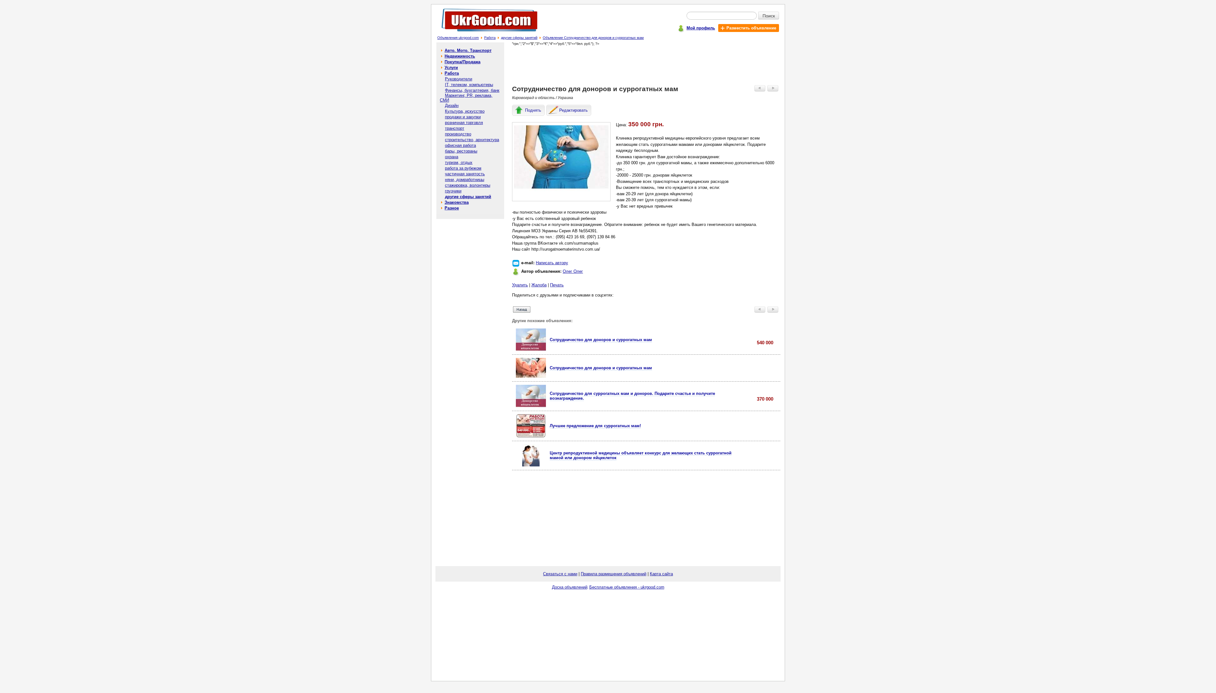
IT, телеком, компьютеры (469, 84)
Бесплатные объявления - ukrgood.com (626, 587)
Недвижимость (460, 56)
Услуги (451, 67)
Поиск (769, 15)
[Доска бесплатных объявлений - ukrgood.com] (486, 32)
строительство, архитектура (472, 139)
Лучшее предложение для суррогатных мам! (595, 425)
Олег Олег (573, 271)
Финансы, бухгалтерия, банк (472, 90)
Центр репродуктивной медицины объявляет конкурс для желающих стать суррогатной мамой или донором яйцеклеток (641, 455)
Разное (452, 208)
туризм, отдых (458, 162)
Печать (557, 285)
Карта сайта (661, 573)
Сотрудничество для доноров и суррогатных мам (601, 339)
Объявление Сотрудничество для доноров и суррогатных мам (593, 38)
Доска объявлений (569, 587)
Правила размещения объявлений (613, 573)
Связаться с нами (560, 573)
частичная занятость (465, 174)
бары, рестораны (461, 151)
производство (458, 134)
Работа (490, 38)
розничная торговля (464, 122)
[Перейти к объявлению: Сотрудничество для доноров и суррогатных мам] (531, 349)
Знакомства (457, 202)
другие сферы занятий (519, 38)
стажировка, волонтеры (467, 185)
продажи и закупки (463, 117)
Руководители (458, 79)
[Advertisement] (646, 65)
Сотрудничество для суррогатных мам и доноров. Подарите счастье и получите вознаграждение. (632, 396)
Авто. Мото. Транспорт (468, 50)
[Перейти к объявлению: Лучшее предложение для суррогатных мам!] (530, 436)
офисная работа (460, 145)
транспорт (454, 128)
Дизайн (452, 105)
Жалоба (539, 285)
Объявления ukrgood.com (458, 38)
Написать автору (552, 262)
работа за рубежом (463, 168)
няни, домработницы (464, 179)
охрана (451, 156)
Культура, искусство (464, 111)
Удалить (520, 285)
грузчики (453, 191)
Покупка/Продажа (462, 61)
